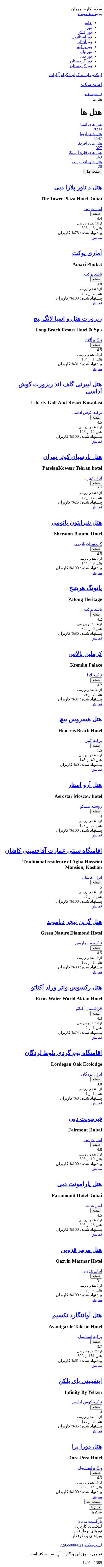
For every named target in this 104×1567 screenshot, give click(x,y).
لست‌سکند (91, 84)
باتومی (79, 544)
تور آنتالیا (84, 42)
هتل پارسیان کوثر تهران (72, 456)
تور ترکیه (84, 46)
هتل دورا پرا (87, 1446)
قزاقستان (94, 1008)
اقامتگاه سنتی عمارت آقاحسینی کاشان (53, 850)
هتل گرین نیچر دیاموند (74, 921)
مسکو (85, 806)
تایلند (98, 274)
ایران (98, 478)
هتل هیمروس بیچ (81, 719)
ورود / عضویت (90, 14)
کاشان (87, 877)
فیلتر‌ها (95, 1507)
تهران (88, 478)
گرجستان (94, 544)
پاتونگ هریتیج (85, 588)
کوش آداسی (82, 412)
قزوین (87, 1271)
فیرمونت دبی (85, 1118)
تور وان (86, 51)
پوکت (88, 274)
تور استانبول (82, 37)
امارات (96, 209)
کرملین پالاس (85, 653)
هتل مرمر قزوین (81, 1249)
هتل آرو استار (85, 785)
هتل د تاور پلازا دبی (78, 187)
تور (89, 27)
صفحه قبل (93, 171)
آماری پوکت (87, 253)
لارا (89, 675)
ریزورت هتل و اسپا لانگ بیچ (67, 318)
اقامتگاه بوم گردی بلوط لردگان (63, 1053)
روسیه (96, 806)
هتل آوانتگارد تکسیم (77, 1315)
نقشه (96, 214)
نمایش (96, 237)
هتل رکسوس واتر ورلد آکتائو (66, 987)
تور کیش (84, 32)
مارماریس (83, 943)
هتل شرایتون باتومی (76, 522)
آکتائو (80, 1008)
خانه (88, 22)
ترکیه (97, 340)
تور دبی (86, 56)
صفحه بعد (93, 1502)
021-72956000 (71, 1545)
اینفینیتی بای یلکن (80, 1381)
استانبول (85, 1336)
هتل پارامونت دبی (79, 1184)
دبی (87, 209)
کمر (89, 740)
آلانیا (88, 340)
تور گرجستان (81, 61)
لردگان (87, 1074)
